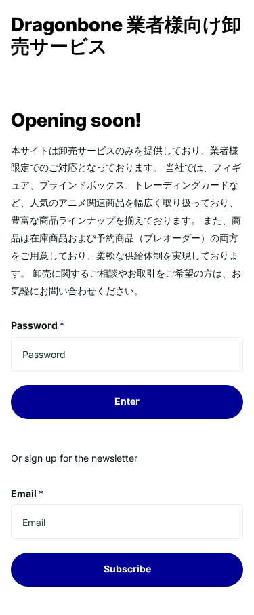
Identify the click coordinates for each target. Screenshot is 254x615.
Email (27, 493)
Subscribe (127, 568)
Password (37, 325)
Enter (127, 401)
